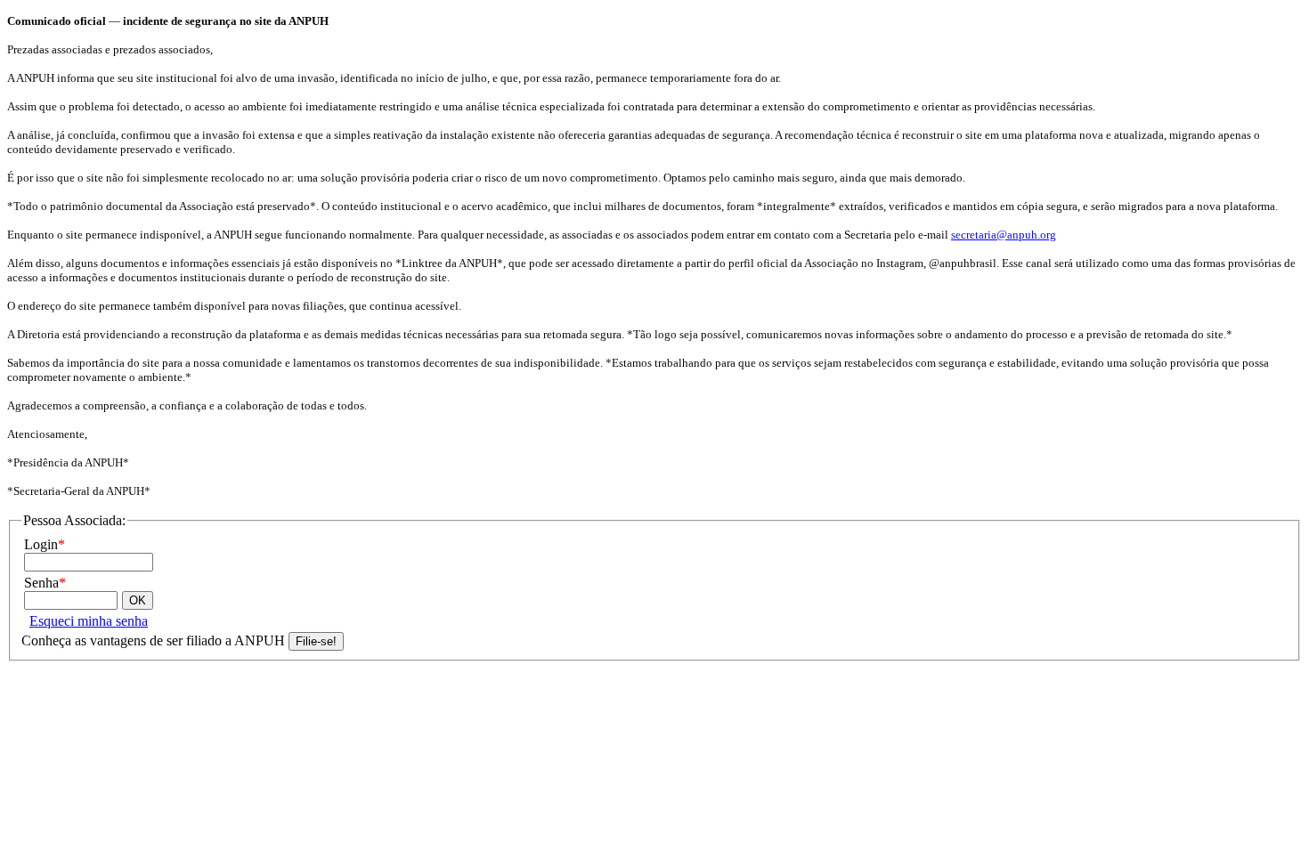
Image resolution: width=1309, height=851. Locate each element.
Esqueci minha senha (88, 620)
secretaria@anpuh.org (1003, 234)
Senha (45, 582)
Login (44, 544)
